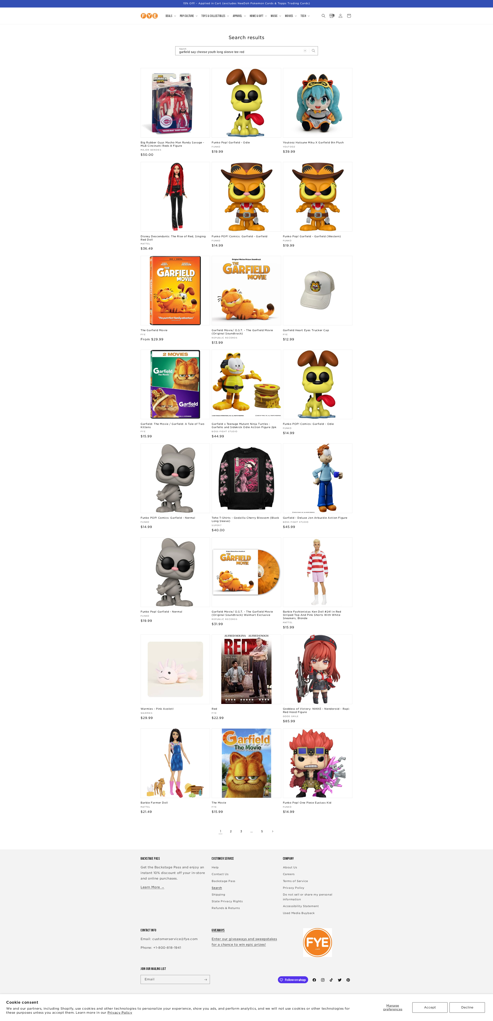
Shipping (218, 894)
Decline (467, 1007)
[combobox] (246, 50)
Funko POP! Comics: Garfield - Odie (308, 424)
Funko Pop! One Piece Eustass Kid (307, 802)
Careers (289, 874)
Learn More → (152, 887)
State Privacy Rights (227, 901)
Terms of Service (295, 881)
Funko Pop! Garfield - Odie (231, 142)
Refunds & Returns (226, 908)
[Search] (313, 50)
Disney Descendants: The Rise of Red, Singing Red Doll (173, 238)
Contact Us (220, 874)
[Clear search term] (305, 50)
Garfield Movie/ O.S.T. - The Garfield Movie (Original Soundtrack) (242, 332)
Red (214, 708)
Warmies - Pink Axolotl (157, 708)
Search (217, 887)
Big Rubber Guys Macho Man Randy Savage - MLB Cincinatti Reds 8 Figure (172, 144)
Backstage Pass (223, 881)
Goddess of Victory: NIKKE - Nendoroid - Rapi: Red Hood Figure (316, 710)
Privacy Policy (119, 1012)
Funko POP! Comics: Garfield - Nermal (168, 517)
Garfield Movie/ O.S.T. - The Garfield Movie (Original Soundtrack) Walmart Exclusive (242, 613)
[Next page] (272, 831)
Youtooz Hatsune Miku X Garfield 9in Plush (313, 142)
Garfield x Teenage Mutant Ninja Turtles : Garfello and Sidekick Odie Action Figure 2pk (244, 426)
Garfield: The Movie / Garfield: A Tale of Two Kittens (173, 426)
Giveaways (218, 930)
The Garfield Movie (154, 330)
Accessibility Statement (301, 906)
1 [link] (220, 831)
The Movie (219, 802)
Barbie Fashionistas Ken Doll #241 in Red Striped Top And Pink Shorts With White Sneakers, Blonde (312, 615)
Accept (430, 1007)
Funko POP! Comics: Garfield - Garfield (239, 236)
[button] (170, 15)
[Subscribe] (205, 979)
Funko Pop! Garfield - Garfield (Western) (312, 236)
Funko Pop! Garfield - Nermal (161, 611)
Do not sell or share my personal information (307, 897)
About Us (290, 867)
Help (215, 867)
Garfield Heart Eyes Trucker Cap (306, 330)
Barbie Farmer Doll (154, 802)
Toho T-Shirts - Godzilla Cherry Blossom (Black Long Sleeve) (245, 519)
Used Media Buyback (299, 913)
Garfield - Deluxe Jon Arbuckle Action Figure (315, 517)
